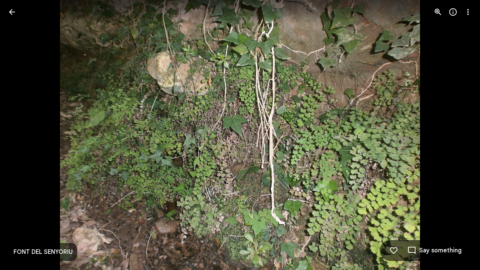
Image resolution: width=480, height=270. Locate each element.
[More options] (468, 12)
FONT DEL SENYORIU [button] (43, 252)
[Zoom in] (438, 12)
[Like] (393, 250)
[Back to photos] (12, 12)
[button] (21, 135)
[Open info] (453, 12)
